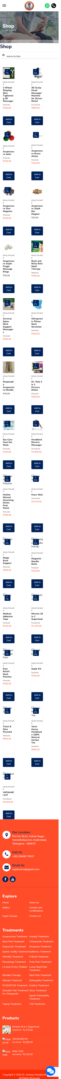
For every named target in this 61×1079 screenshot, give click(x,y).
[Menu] (7, 5)
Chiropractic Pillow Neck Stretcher (37, 322)
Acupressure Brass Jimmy (37, 154)
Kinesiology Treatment (14, 961)
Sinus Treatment (38, 990)
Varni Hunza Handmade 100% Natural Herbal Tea (36, 734)
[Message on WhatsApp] (47, 5)
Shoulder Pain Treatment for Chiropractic (15, 992)
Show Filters (14, 56)
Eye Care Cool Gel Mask (7, 442)
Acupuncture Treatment (14, 936)
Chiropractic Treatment (41, 941)
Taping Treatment (11, 1003)
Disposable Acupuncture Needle (8, 386)
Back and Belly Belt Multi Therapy (36, 265)
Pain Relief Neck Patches (7, 673)
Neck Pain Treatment (40, 975)
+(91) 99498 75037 (23, 856)
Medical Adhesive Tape (8, 616)
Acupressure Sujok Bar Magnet (37, 210)
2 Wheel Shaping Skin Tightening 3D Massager (8, 94)
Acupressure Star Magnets (8, 209)
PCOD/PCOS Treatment (15, 985)
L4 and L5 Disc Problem (14, 966)
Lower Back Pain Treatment (38, 968)
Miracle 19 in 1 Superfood (37, 616)
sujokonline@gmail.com (25, 869)
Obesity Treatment (12, 980)
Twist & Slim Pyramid (7, 729)
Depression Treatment (14, 946)
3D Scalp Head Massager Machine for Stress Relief (36, 94)
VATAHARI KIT (8, 793)
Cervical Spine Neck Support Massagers (8, 325)
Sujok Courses (9, 916)
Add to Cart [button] (9, 121)
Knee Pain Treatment (40, 961)
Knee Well (37, 494)
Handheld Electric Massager (36, 442)
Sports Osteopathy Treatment (39, 997)
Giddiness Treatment (40, 951)
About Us (34, 902)
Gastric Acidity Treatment (15, 951)
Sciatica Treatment (39, 985)
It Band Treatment (38, 956)
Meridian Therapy (11, 975)
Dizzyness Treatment (40, 946)
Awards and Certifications (36, 909)
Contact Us (35, 916)
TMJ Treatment (37, 1003)
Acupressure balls (8, 153)
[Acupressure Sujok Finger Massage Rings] (8, 246)
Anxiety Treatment (39, 936)
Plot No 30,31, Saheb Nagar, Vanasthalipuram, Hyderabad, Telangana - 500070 (29, 840)
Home (5, 30)
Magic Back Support (7, 561)
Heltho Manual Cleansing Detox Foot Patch (8, 501)
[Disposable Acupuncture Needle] (8, 367)
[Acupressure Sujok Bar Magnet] (37, 191)
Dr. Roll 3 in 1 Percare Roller (36, 386)
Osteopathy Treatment (41, 980)
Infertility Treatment (12, 956)
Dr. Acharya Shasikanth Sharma (38, 1074)
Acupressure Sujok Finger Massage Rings (8, 266)
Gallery (6, 907)
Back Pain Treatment (13, 941)
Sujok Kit (36, 669)
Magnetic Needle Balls (36, 561)
